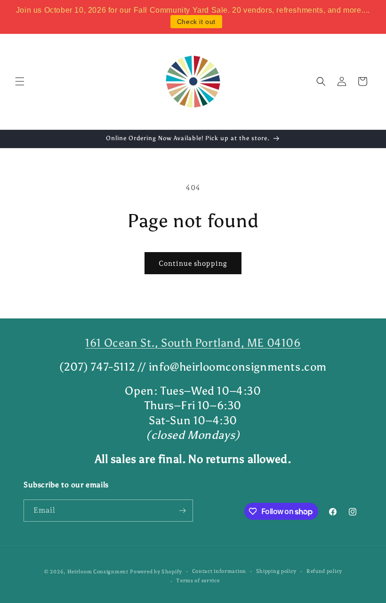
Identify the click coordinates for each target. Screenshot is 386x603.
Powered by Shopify (156, 572)
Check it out (196, 21)
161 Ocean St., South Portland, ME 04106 (192, 342)
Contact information (219, 571)
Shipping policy (276, 571)
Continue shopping (193, 263)
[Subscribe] (182, 511)
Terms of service (197, 581)
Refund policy (324, 571)
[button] (19, 81)
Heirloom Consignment (98, 572)
